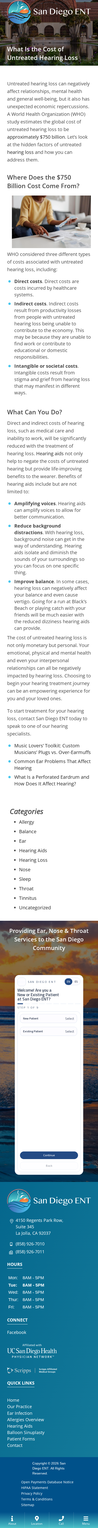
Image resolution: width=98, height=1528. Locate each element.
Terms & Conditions (37, 1499)
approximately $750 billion (36, 137)
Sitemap (27, 1505)
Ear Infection (19, 1413)
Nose (24, 869)
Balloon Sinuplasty (25, 1432)
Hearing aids (50, 453)
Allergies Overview (25, 1419)
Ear (22, 841)
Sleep (25, 879)
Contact (14, 1445)
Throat (26, 888)
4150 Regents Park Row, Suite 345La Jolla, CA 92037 (39, 1226)
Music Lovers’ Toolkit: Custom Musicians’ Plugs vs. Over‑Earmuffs (52, 748)
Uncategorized (35, 907)
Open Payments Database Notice (47, 1482)
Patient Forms (21, 1439)
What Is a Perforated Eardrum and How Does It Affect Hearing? (51, 780)
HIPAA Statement (34, 1487)
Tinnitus (28, 898)
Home (13, 1400)
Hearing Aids (33, 850)
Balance (27, 831)
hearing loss (20, 152)
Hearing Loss (33, 860)
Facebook (16, 1332)
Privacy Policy (31, 1493)
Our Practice (19, 1406)
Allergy (26, 822)
